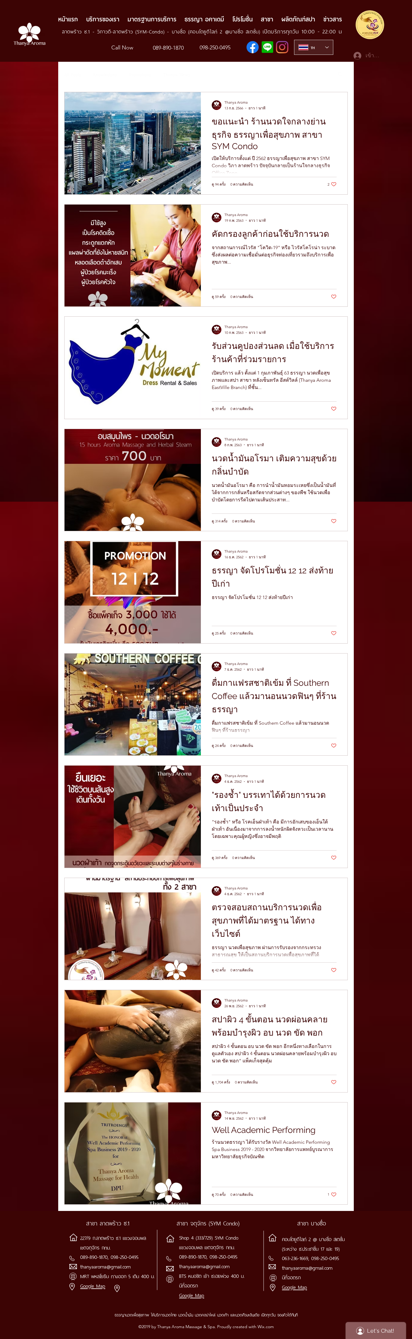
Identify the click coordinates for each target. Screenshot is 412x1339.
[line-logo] (267, 47)
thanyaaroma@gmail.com (105, 1266)
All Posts (72, 74)
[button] (340, 74)
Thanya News (176, 74)
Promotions (140, 74)
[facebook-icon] (252, 47)
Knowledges (105, 74)
